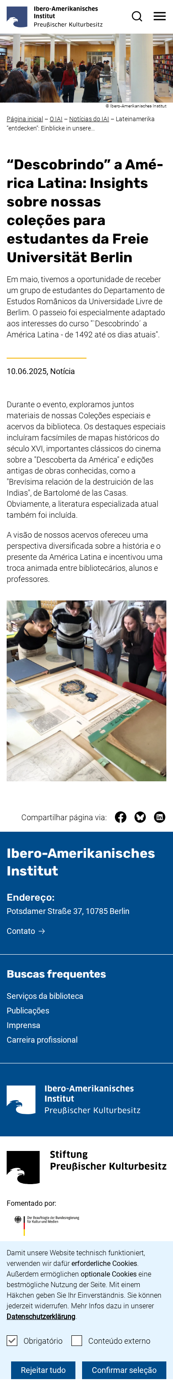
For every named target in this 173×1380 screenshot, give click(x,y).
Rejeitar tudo (43, 1370)
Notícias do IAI (89, 118)
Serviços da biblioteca (45, 996)
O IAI (56, 118)
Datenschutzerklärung (41, 1316)
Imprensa (23, 1025)
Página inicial (25, 118)
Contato (21, 931)
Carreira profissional (42, 1039)
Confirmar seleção (124, 1370)
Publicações (28, 1010)
